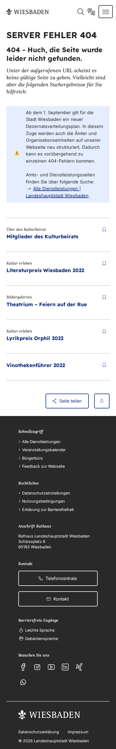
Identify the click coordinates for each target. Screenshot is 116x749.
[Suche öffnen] (80, 11)
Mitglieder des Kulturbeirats (42, 236)
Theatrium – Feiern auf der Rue (46, 304)
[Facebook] (23, 667)
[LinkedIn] (65, 667)
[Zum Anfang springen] (102, 401)
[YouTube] (51, 667)
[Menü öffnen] (105, 11)
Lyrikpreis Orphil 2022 (34, 338)
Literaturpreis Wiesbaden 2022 (45, 270)
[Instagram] (37, 667)
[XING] (79, 667)
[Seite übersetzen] (91, 11)
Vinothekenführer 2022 (35, 365)
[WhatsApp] (23, 682)
